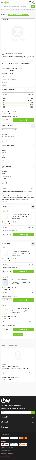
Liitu (33, 412)
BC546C (4, 211)
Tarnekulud (4, 82)
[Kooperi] (7, 211)
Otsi (33, 6)
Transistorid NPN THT (23, 9)
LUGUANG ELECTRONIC (18, 15)
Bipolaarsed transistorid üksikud (10, 9)
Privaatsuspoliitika (5, 450)
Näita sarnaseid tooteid (9, 129)
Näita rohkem (18, 334)
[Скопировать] (15, 74)
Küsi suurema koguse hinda (9, 79)
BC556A (4, 248)
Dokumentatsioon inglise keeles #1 (13, 53)
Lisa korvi (22, 120)
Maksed (4, 85)
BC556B (4, 277)
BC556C (4, 305)
